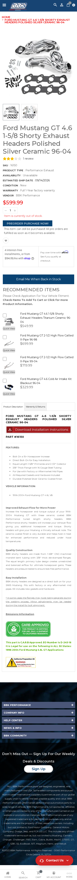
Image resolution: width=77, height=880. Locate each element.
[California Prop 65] (21, 662)
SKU (5, 165)
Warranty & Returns (35, 406)
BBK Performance (28, 195)
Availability (12, 175)
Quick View (9, 328)
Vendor (8, 195)
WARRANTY (10, 190)
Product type (13, 170)
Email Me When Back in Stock (38, 279)
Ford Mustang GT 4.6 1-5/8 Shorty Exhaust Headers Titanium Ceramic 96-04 (45, 318)
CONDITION (10, 185)
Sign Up (38, 769)
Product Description (13, 406)
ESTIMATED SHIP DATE (18, 180)
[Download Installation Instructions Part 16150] (38, 429)
